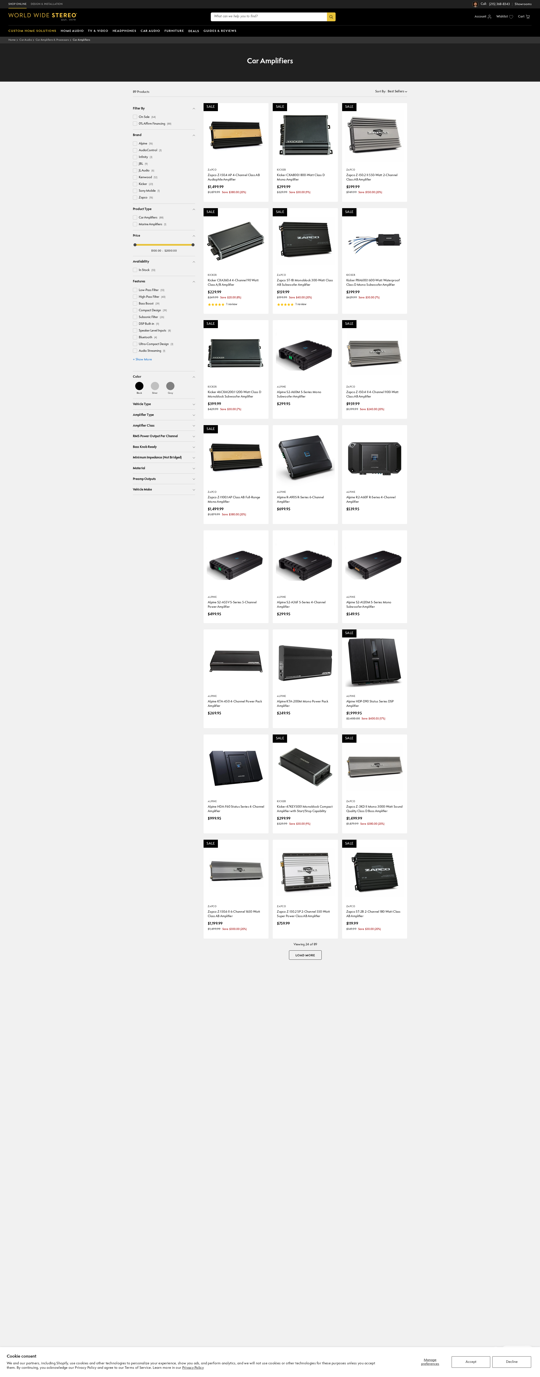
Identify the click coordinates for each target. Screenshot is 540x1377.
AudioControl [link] (150, 150)
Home (12, 40)
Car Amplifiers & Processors (52, 40)
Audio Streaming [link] (152, 351)
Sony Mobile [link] (149, 191)
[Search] (331, 16)
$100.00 (156, 250)
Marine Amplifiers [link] (152, 224)
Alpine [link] (146, 143)
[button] (524, 17)
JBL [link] (143, 164)
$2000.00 (171, 250)
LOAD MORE (305, 955)
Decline (512, 1362)
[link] (139, 388)
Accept (471, 1362)
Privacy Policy (193, 1368)
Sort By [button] (380, 91)
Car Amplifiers (81, 40)
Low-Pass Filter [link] (151, 290)
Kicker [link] (146, 184)
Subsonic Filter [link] (151, 317)
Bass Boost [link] (149, 303)
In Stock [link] (147, 270)
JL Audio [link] (146, 170)
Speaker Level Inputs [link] (155, 330)
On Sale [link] (147, 117)
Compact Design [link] (153, 310)
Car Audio (25, 40)
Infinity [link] (145, 157)
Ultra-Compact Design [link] (156, 344)
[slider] (135, 245)
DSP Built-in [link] (149, 324)
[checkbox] (135, 117)
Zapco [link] (146, 197)
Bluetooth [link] (148, 337)
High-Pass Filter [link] (152, 297)
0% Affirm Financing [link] (155, 123)
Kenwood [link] (148, 177)
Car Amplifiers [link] (151, 217)
